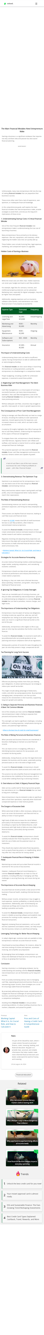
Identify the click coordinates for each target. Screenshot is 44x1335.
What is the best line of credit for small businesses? (20, 730)
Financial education (23, 1075)
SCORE (12, 520)
